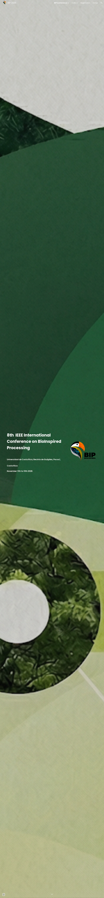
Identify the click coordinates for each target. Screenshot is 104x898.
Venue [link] (95, 3)
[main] (36, 449)
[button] (101, 2)
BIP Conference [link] (60, 3)
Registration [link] (85, 3)
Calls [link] (74, 3)
